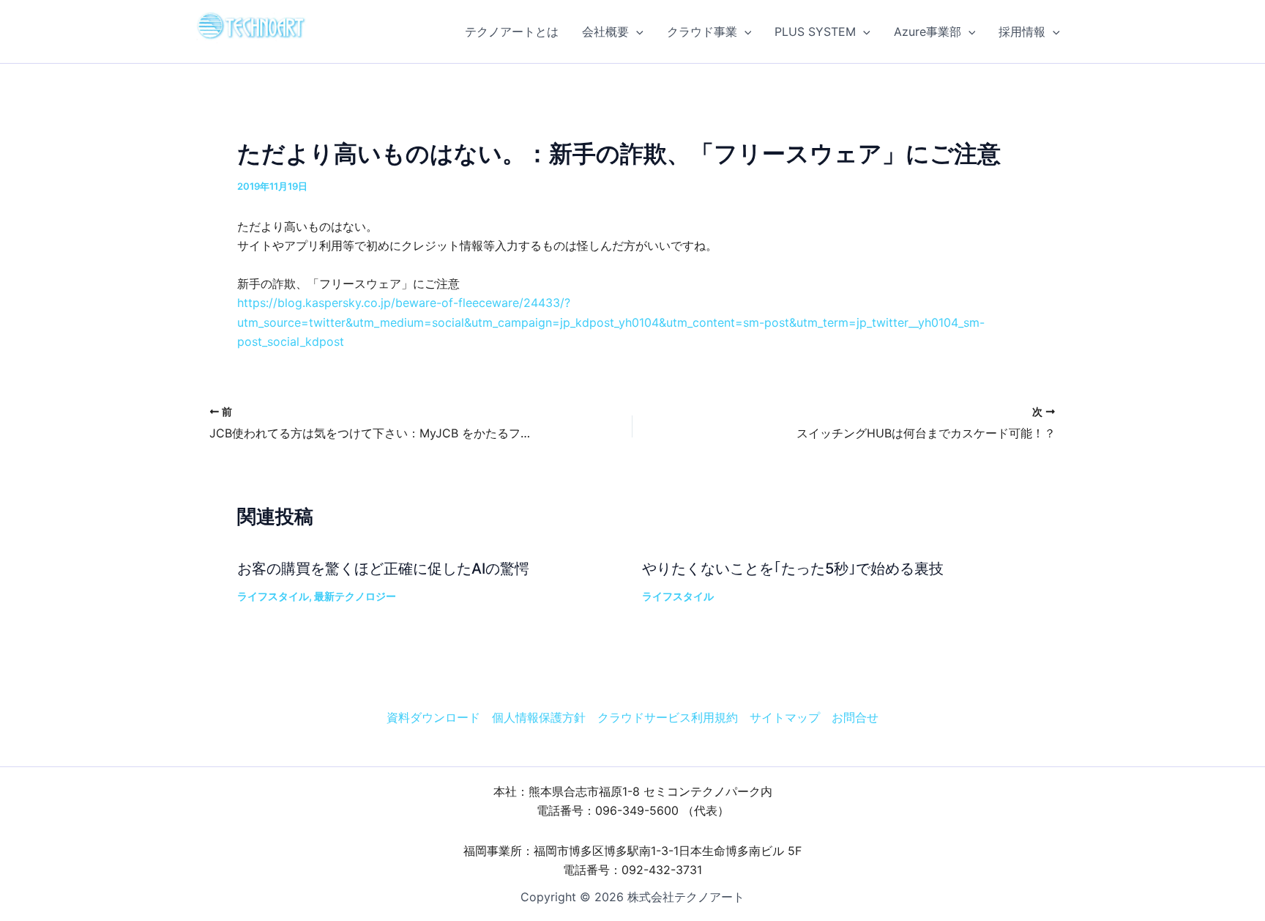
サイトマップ (785, 717)
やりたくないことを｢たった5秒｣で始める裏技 (793, 568)
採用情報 (1022, 31)
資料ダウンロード (433, 717)
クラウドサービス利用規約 (667, 717)
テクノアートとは (512, 31)
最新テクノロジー (355, 596)
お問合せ (855, 717)
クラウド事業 (702, 31)
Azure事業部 (927, 31)
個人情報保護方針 (539, 717)
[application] (636, 31)
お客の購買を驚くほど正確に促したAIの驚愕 (383, 568)
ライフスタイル (273, 596)
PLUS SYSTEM (815, 31)
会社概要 (605, 31)
